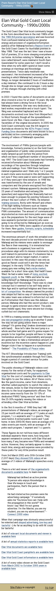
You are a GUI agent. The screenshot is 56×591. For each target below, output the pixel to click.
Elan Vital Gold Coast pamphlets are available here (27, 552)
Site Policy (16, 587)
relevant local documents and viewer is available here (26, 535)
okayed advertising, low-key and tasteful (26, 524)
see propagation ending (18, 319)
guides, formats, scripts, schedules (35, 228)
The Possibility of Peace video (28, 348)
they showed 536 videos (28, 458)
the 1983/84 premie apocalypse (18, 37)
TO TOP (49, 588)
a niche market (38, 268)
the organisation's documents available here (25, 471)
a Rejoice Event (41, 45)
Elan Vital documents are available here (22, 547)
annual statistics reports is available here (31, 541)
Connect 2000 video (18, 514)
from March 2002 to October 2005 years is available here (24, 567)
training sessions (10, 202)
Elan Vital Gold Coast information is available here (27, 557)
